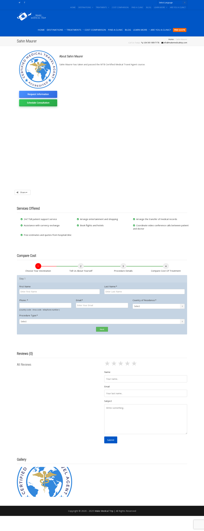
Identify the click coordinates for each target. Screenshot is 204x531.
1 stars (107, 365)
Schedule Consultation (38, 102)
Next (102, 329)
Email (107, 386)
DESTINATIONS (84, 7)
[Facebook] (24, 2)
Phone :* (23, 300)
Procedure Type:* (28, 315)
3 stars (121, 365)
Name (107, 371)
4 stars (127, 365)
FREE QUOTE (179, 30)
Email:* (79, 300)
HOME (72, 7)
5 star (134, 365)
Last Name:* (110, 286)
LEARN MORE (159, 7)
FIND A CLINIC (137, 7)
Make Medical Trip (104, 510)
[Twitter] (19, 2)
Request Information (38, 94)
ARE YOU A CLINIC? (178, 7)
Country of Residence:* (144, 300)
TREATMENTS (101, 7)
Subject (108, 400)
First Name (25, 286)
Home (171, 39)
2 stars (114, 365)
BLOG (148, 7)
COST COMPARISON (120, 7)
